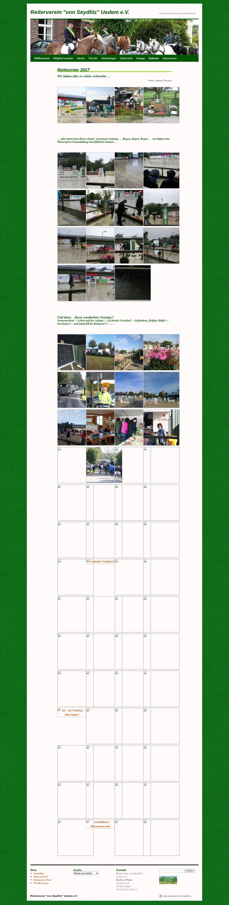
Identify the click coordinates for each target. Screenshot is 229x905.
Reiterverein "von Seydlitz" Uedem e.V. (79, 12)
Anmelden (38, 873)
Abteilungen (108, 58)
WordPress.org (41, 883)
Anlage (140, 58)
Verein (81, 58)
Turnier (93, 58)
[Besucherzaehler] (168, 883)
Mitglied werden (63, 58)
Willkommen (42, 58)
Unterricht (126, 58)
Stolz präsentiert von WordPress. (177, 896)
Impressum (170, 58)
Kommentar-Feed (42, 880)
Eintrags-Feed (40, 876)
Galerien (153, 58)
